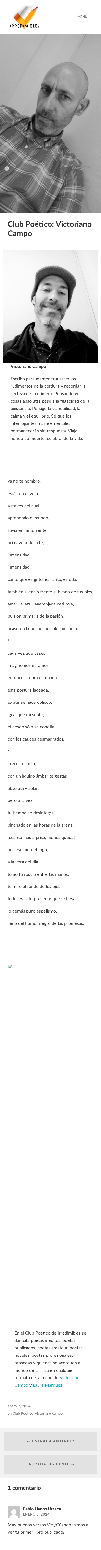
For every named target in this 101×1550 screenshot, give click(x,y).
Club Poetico (23, 1413)
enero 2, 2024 (19, 1406)
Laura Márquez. (48, 1385)
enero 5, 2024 (36, 1514)
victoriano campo (49, 1413)
